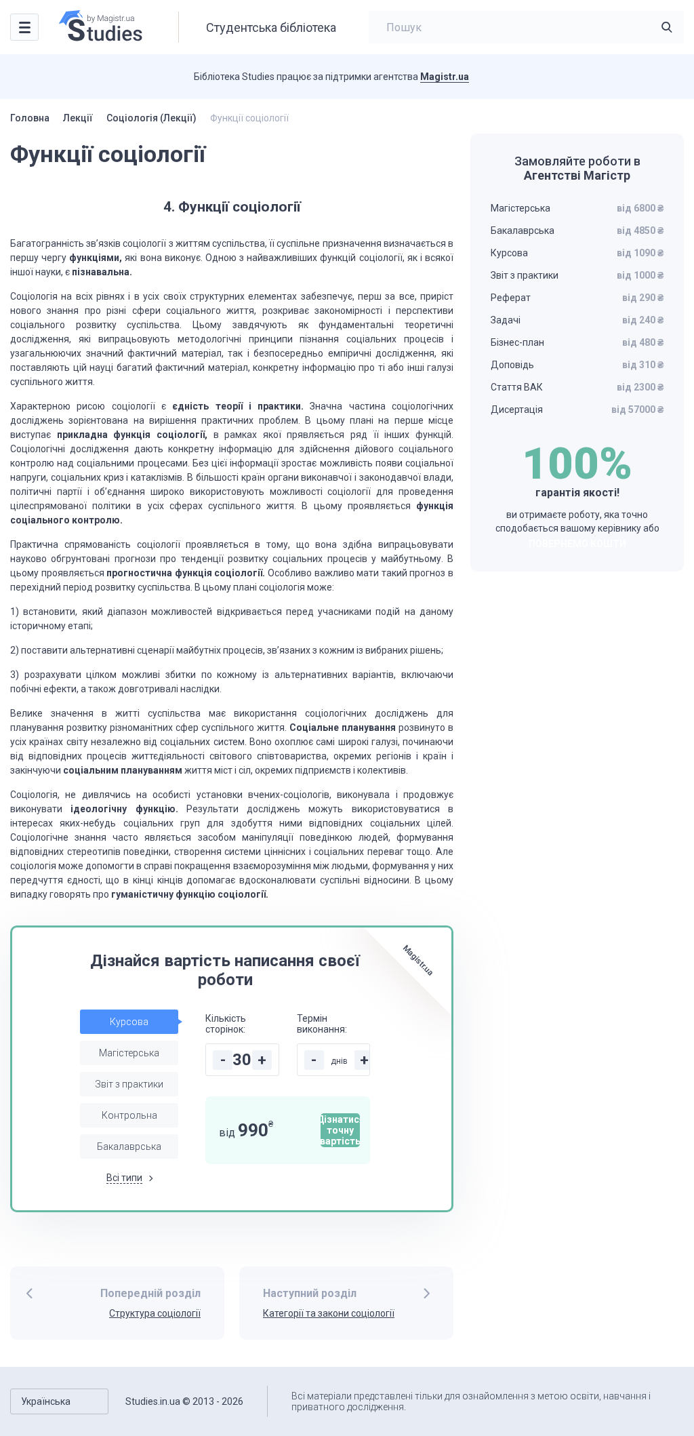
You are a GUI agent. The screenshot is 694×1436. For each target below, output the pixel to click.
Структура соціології (155, 1313)
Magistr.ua (444, 76)
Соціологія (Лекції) (151, 118)
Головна (29, 118)
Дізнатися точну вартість (340, 1130)
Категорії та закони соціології (328, 1313)
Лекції (78, 118)
